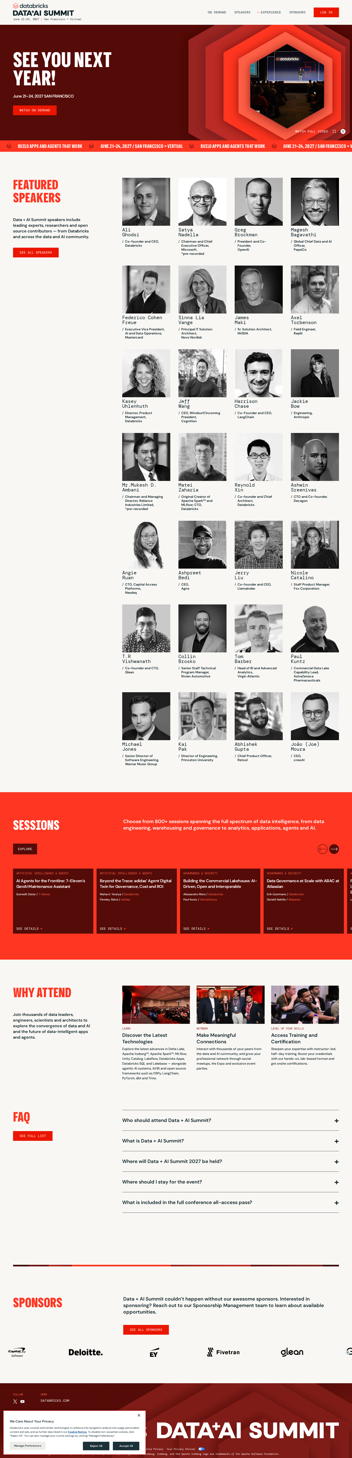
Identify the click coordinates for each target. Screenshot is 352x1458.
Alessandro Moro (194, 894)
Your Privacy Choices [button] (181, 1449)
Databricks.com (55, 1400)
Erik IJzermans (276, 894)
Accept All (126, 1446)
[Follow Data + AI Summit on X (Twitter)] (15, 1401)
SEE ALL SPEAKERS (36, 252)
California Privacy (150, 1449)
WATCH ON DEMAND (35, 110)
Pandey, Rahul (109, 899)
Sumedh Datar (26, 894)
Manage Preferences (27, 1445)
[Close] (138, 1415)
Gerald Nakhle (276, 899)
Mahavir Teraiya (110, 894)
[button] (269, 12)
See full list (33, 1136)
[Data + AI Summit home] (43, 9)
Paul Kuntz (190, 899)
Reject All (96, 1446)
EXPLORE (25, 849)
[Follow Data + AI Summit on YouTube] (22, 1401)
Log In (326, 12)
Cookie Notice (77, 1431)
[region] (74, 1432)
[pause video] (343, 131)
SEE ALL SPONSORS (146, 1330)
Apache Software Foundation (259, 1454)
